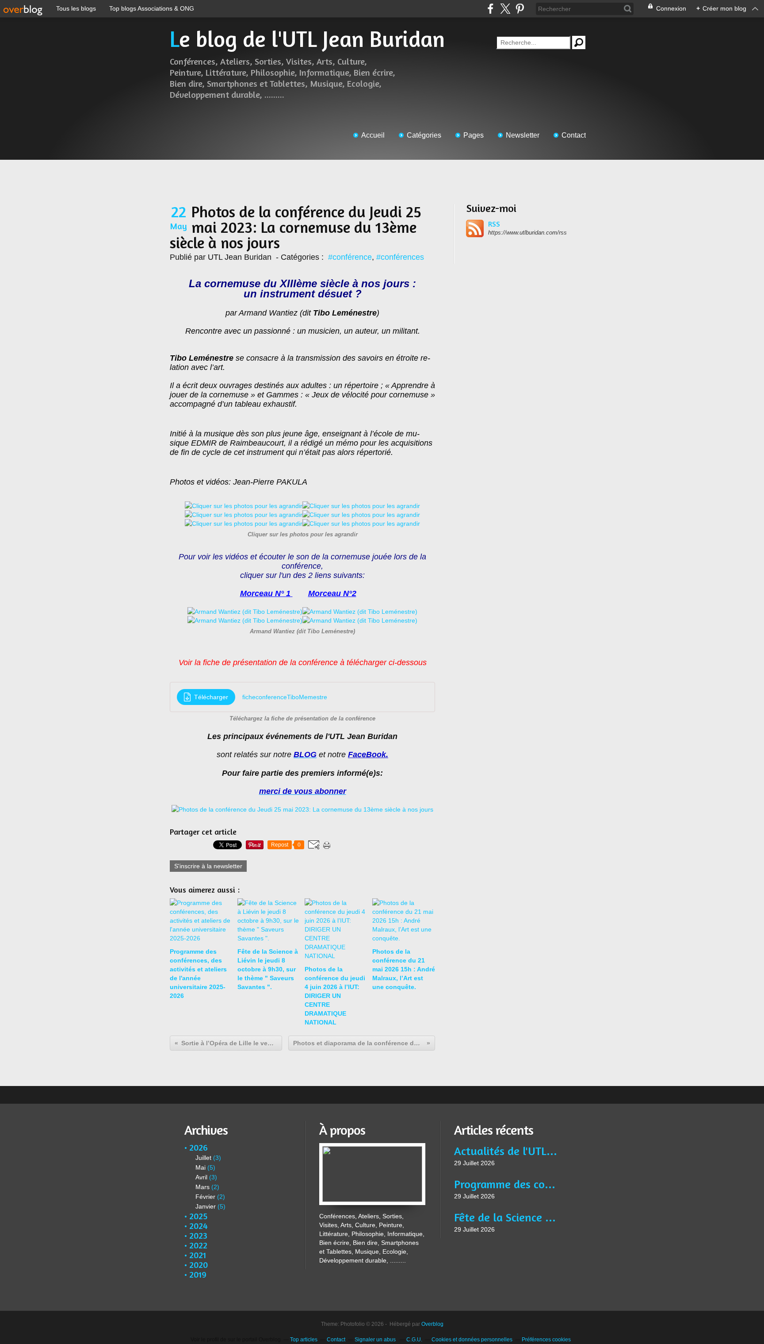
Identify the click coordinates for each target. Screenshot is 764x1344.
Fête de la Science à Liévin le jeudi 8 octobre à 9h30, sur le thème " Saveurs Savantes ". (507, 1217)
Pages (473, 135)
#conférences (400, 257)
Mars (202, 1186)
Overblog (432, 1324)
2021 (197, 1254)
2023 (198, 1235)
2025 (198, 1215)
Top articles (303, 1339)
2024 (198, 1225)
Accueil (373, 135)
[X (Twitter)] (505, 9)
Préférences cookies (546, 1339)
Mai (200, 1167)
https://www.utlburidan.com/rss (527, 232)
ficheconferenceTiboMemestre (284, 697)
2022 (198, 1245)
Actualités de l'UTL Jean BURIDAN (507, 1151)
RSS (494, 224)
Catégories (424, 135)
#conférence (350, 257)
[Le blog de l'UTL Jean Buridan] (372, 1147)
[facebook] (490, 9)
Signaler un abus (376, 1339)
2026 (198, 1147)
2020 (198, 1264)
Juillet (203, 1157)
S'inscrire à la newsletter (208, 866)
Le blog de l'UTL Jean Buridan (307, 38)
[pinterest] (519, 9)
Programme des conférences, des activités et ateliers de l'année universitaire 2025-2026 (507, 1184)
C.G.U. (414, 1339)
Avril (201, 1177)
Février (205, 1196)
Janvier (205, 1206)
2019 (197, 1274)
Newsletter (522, 135)
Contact (574, 135)
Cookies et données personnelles (472, 1339)
